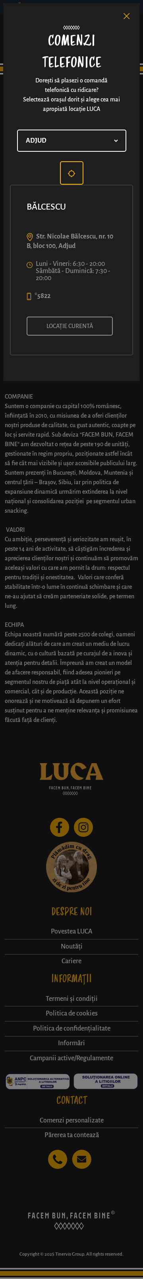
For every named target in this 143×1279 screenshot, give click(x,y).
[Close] (126, 16)
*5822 (42, 296)
